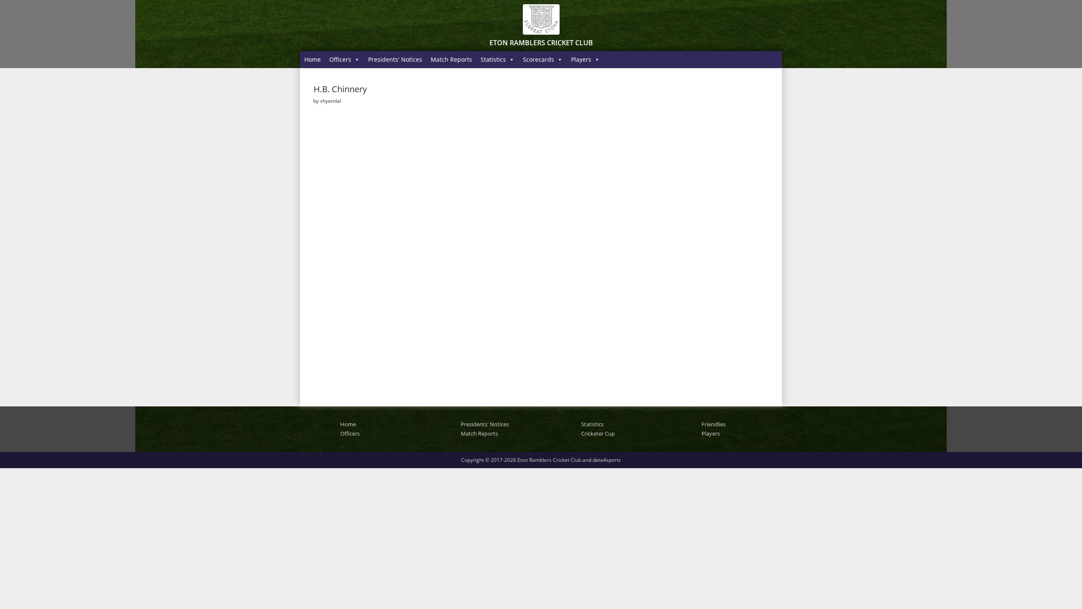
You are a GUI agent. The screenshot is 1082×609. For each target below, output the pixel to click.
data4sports (607, 460)
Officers (340, 59)
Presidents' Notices (395, 59)
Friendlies (714, 424)
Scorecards (538, 59)
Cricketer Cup (598, 433)
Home (312, 59)
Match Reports (451, 59)
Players (581, 59)
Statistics (493, 59)
